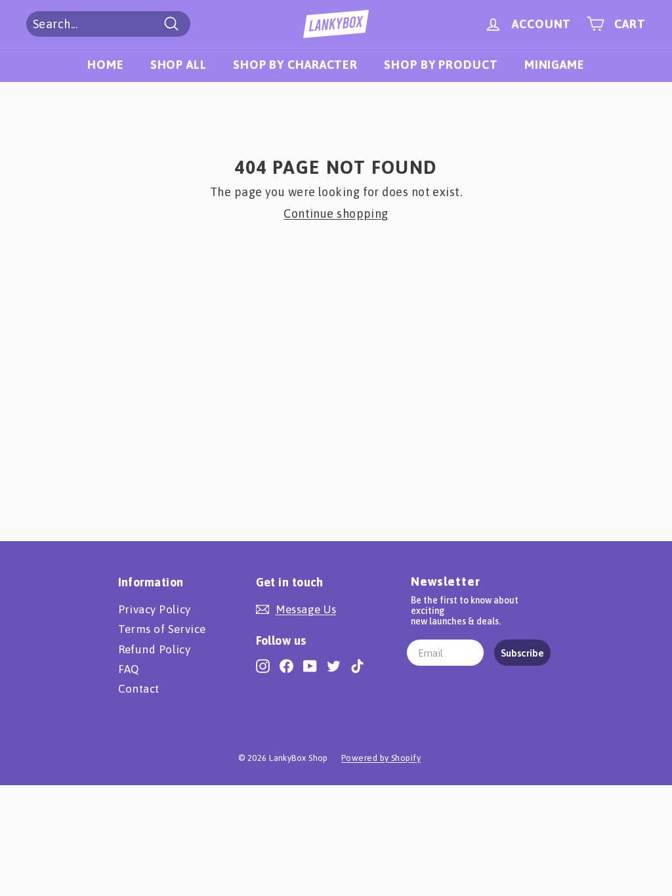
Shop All (178, 64)
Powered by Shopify (381, 758)
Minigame (554, 64)
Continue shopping (336, 213)
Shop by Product (441, 64)
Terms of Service (162, 629)
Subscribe (522, 653)
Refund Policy (154, 649)
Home (105, 64)
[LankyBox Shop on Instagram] (263, 665)
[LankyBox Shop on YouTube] (310, 665)
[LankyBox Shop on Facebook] (286, 665)
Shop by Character (295, 64)
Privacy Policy (154, 609)
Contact (138, 688)
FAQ (128, 669)
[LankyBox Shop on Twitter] (334, 665)
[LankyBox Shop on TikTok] (357, 665)
